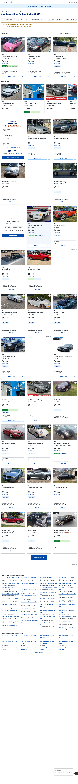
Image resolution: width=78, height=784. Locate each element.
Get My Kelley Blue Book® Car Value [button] (13, 147)
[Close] (71, 770)
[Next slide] (75, 99)
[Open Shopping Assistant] (76, 773)
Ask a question (13, 235)
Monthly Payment (6, 129)
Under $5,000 (22, 11)
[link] (57, 66)
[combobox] (10, 19)
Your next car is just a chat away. (39, 6)
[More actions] (23, 76)
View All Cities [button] (38, 652)
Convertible (14, 11)
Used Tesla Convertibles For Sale (67, 627)
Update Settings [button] (19, 153)
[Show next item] (48, 214)
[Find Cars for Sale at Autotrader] (8, 2)
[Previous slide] (2, 99)
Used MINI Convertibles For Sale (10, 621)
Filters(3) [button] (25, 19)
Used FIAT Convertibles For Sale (48, 583)
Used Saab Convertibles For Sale (67, 600)
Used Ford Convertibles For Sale (10, 583)
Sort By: (62, 33)
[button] (69, 2)
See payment (5, 63)
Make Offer (63, 76)
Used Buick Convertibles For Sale (48, 587)
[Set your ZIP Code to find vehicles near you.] (41, 14)
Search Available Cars (13, 157)
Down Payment (6, 138)
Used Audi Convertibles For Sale (10, 616)
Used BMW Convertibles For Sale (10, 594)
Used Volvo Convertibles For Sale (67, 583)
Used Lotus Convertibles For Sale (67, 616)
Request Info (11, 76)
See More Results (39, 557)
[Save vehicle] (23, 39)
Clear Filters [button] (43, 19)
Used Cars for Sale (5, 11)
